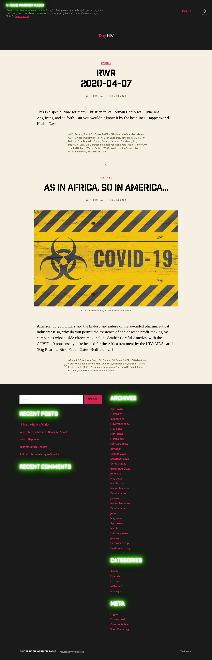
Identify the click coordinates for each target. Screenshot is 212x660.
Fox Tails (106, 177)
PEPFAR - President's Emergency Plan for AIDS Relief (108, 367)
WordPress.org (119, 629)
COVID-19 (186, 11)
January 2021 (118, 498)
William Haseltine (77, 151)
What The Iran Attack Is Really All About (43, 432)
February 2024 (119, 444)
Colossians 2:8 (22, 16)
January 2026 (118, 419)
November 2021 (119, 488)
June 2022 (116, 473)
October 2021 (118, 493)
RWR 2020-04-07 (106, 79)
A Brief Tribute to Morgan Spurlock (40, 454)
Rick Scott (120, 144)
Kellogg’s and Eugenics (33, 447)
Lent (82, 144)
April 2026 (116, 409)
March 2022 (117, 483)
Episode (106, 63)
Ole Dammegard (94, 144)
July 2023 (115, 449)
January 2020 (118, 538)
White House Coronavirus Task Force (97, 370)
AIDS (70, 134)
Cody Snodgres (112, 137)
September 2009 (120, 548)
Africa (71, 360)
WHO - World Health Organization (121, 148)
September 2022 (120, 468)
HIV (111, 141)
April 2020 (116, 523)
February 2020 (119, 533)
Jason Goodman (122, 141)
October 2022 (118, 463)
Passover (109, 144)
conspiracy (127, 137)
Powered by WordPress (71, 651)
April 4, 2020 (119, 200)
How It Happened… (30, 439)
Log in (114, 614)
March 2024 (117, 439)
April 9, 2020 (119, 96)
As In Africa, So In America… (106, 188)
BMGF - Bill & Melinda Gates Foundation (123, 134)
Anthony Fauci (82, 134)
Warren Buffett (94, 148)
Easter (105, 141)
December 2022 (119, 458)
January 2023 (118, 453)
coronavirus (94, 363)
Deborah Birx (75, 141)
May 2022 (116, 478)
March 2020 (117, 528)
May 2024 (116, 429)
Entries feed (117, 619)
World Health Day (97, 151)
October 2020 (118, 508)
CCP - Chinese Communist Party (85, 137)
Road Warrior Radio (27, 5)
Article (114, 571)
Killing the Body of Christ (34, 424)
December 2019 (119, 543)
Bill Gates (96, 134)
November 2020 (120, 503)
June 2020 (116, 513)
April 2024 (116, 434)
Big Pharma (104, 360)
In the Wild (116, 586)
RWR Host (98, 96)
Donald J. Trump (91, 141)
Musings (115, 591)
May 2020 (116, 518)
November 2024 (120, 424)
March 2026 (117, 414)
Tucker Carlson (135, 144)
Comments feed (120, 624)
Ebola (71, 367)
